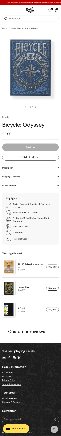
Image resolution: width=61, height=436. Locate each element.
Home (4, 28)
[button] (56, 10)
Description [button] (7, 167)
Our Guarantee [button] (9, 185)
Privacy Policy (8, 380)
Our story (6, 376)
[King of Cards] (29, 10)
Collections (16, 28)
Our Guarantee (9, 398)
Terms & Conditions (11, 384)
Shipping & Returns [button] (11, 176)
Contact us (7, 372)
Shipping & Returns (11, 402)
